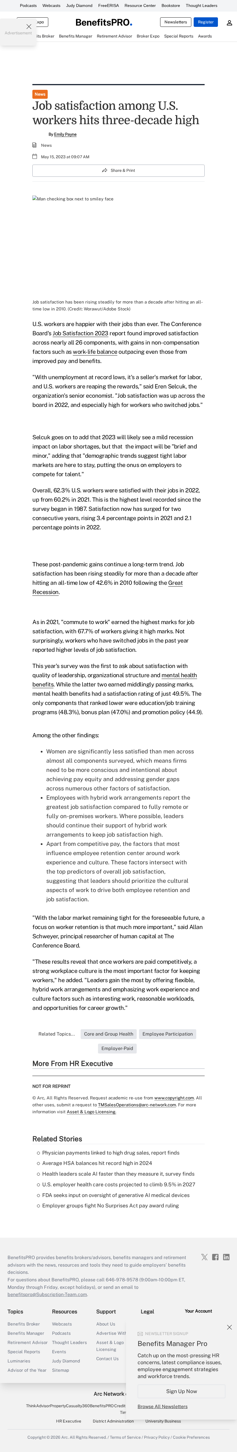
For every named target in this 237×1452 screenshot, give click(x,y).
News (40, 94)
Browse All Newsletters (163, 1406)
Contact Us (107, 1358)
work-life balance (95, 351)
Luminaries (19, 1360)
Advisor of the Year (27, 1370)
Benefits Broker (24, 1323)
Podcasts (28, 5)
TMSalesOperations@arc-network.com (137, 1104)
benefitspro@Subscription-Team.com (47, 1294)
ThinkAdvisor (38, 1405)
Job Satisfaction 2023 (80, 333)
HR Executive (68, 1421)
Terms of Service (125, 1437)
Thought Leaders (201, 5)
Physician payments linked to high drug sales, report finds (110, 1153)
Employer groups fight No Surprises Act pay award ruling (110, 1205)
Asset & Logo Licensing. (91, 1111)
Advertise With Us (115, 1333)
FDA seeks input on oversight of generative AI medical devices (116, 1195)
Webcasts (51, 5)
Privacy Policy (157, 1437)
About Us (105, 1323)
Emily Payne (65, 134)
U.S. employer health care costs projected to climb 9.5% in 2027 (118, 1184)
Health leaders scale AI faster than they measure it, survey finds (118, 1174)
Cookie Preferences (191, 1437)
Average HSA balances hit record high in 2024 (97, 1163)
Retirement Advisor (28, 1342)
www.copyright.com (174, 1097)
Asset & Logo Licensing (110, 1346)
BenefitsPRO (102, 1405)
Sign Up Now (181, 1391)
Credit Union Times (125, 1408)
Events (59, 1351)
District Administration (113, 1421)
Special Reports (24, 1351)
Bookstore (171, 5)
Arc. (65, 1437)
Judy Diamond (79, 5)
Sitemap (60, 1370)
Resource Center (140, 5)
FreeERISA (108, 5)
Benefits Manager (26, 1333)
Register (206, 22)
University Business (163, 1421)
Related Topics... (56, 1034)
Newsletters (175, 22)
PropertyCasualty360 (70, 1405)
